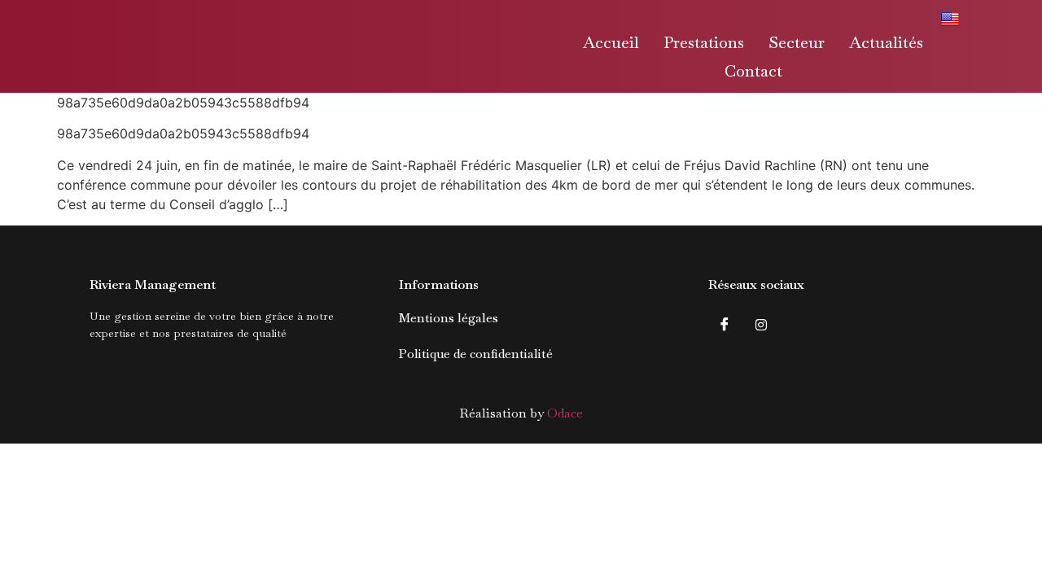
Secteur (796, 42)
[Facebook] (724, 324)
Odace (565, 413)
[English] (952, 18)
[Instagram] (761, 324)
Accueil (611, 42)
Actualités (886, 42)
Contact (753, 70)
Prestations (703, 42)
